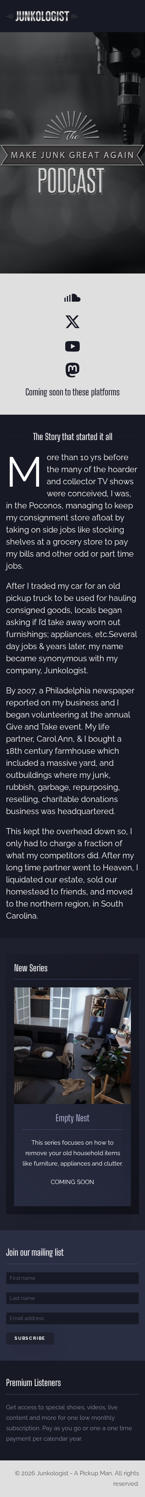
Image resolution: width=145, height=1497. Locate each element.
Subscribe (30, 1338)
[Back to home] (42, 16)
